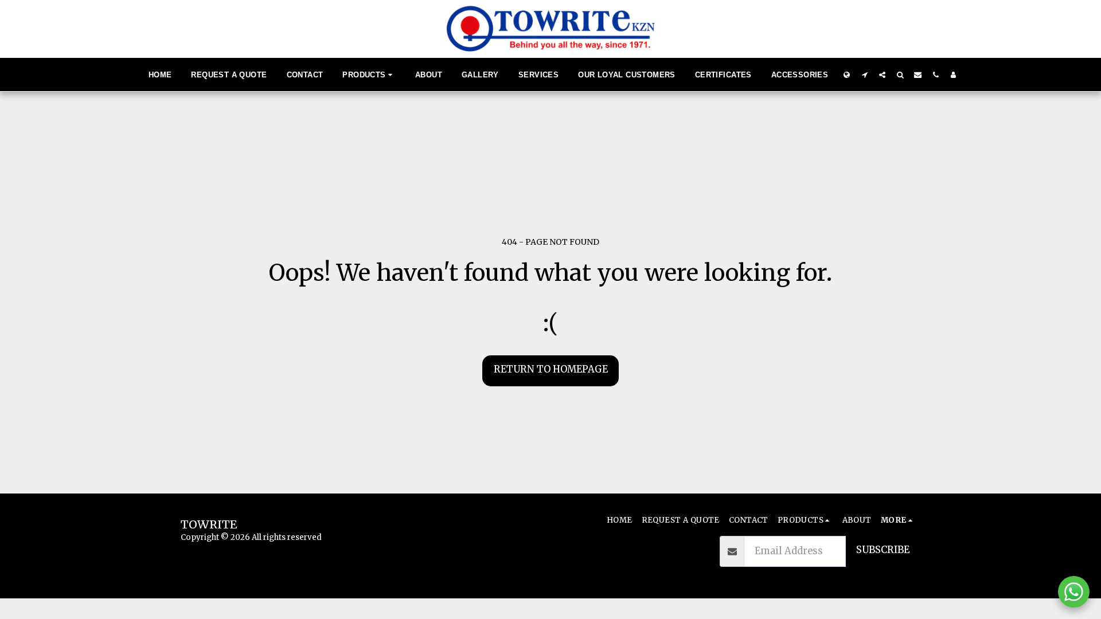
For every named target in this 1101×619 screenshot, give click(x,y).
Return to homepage (551, 369)
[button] (864, 74)
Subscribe (882, 550)
